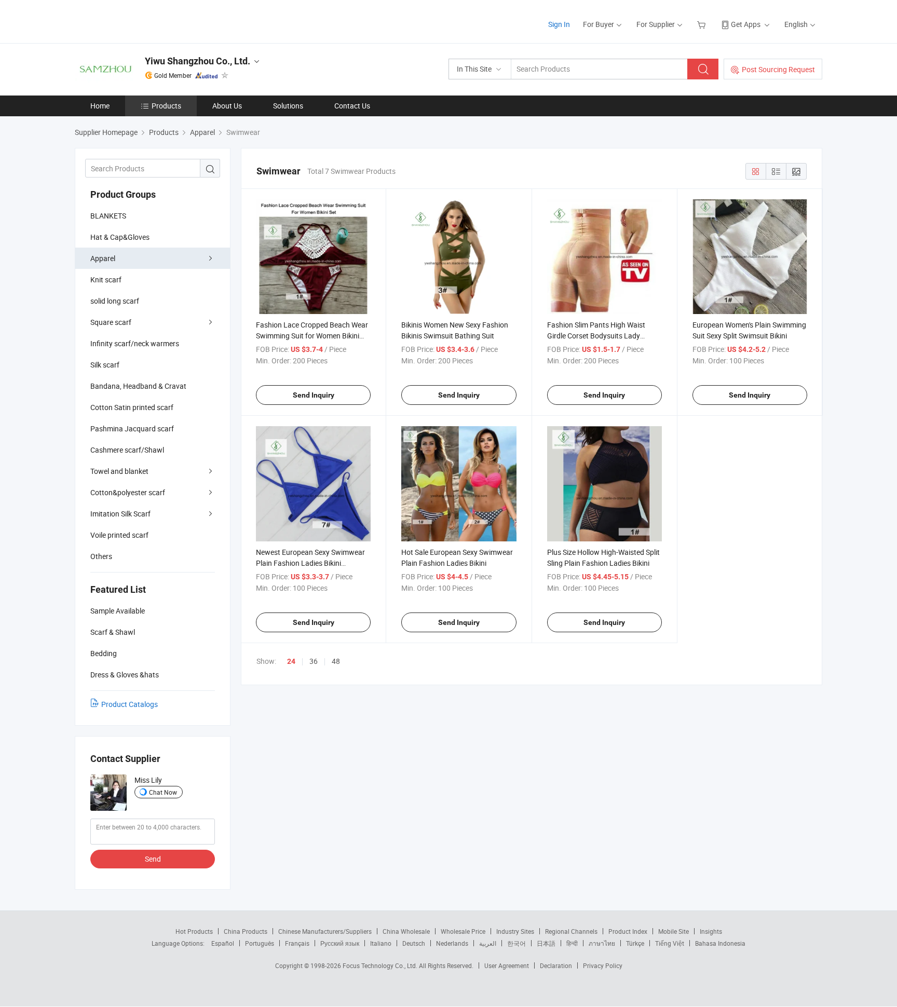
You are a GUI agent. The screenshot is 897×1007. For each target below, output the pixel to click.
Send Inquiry (313, 395)
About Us (227, 106)
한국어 (516, 943)
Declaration (556, 965)
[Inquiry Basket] (702, 24)
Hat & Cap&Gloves (120, 237)
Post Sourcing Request (778, 69)
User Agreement (506, 965)
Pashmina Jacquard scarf (132, 428)
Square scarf (110, 322)
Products (166, 106)
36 (313, 661)
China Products (245, 931)
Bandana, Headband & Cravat (138, 386)
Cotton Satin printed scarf (131, 407)
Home (100, 106)
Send (153, 859)
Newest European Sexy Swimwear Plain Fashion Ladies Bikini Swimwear (310, 563)
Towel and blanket (119, 471)
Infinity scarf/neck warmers (134, 343)
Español (222, 943)
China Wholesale (406, 931)
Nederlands (452, 943)
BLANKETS (108, 216)
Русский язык (339, 943)
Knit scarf (105, 279)
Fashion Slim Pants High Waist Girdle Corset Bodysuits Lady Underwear (596, 335)
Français (297, 943)
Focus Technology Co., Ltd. (381, 965)
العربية (487, 943)
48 (336, 661)
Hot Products (194, 931)
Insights (711, 931)
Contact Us (352, 106)
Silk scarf (104, 365)
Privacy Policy (602, 965)
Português (259, 943)
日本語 (546, 943)
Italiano (380, 943)
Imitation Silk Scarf (120, 514)
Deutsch (413, 943)
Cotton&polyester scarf (127, 492)
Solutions (288, 106)
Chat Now (163, 792)
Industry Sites (515, 931)
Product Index (627, 931)
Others (101, 556)
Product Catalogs (129, 704)
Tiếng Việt (669, 943)
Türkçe (635, 943)
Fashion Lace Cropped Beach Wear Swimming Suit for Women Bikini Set (312, 335)
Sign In (559, 24)
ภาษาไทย (602, 943)
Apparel (102, 258)
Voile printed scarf (119, 535)
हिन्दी (572, 943)
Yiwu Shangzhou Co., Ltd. (197, 61)
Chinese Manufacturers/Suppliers (325, 931)
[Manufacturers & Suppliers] (141, 20)
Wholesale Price (463, 931)
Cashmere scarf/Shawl (127, 450)
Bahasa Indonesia (720, 943)
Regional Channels (571, 931)
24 (291, 661)
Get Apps (745, 24)
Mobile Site (673, 931)
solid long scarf (114, 301)
